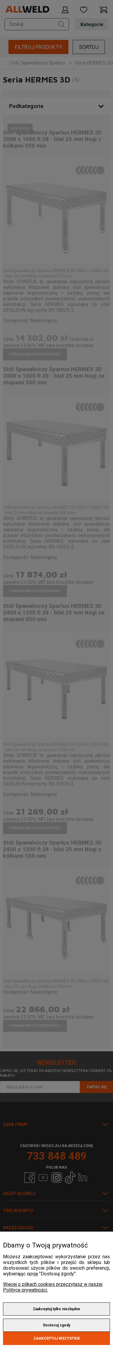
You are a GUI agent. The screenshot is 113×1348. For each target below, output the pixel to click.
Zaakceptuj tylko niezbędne (56, 1309)
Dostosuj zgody (56, 1325)
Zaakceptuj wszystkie (56, 1338)
